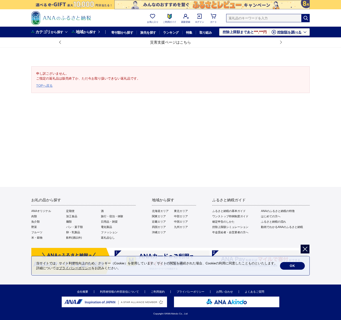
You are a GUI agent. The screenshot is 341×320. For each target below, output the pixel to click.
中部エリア (181, 216)
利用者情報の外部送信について (119, 291)
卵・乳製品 (73, 232)
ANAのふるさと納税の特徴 (278, 211)
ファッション (109, 232)
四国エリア (159, 227)
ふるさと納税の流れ (273, 221)
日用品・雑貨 (109, 221)
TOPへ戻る (44, 85)
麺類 (69, 221)
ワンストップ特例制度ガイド (230, 216)
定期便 (70, 211)
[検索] (305, 18)
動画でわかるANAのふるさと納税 (282, 227)
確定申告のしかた (223, 221)
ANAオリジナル (41, 211)
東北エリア (181, 211)
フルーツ (36, 232)
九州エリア (181, 227)
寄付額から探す (122, 32)
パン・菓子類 (74, 227)
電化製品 (106, 227)
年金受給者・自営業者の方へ (230, 232)
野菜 (34, 227)
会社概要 (82, 291)
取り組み (205, 32)
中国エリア (181, 221)
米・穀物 (36, 237)
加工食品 (71, 216)
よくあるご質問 (254, 291)
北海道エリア (160, 211)
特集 (189, 32)
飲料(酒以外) (74, 237)
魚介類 (35, 221)
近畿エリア (159, 221)
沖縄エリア (159, 232)
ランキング (171, 32)
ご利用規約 (158, 291)
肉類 (34, 216)
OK (292, 266)
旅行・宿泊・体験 (112, 216)
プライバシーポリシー (190, 291)
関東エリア (159, 216)
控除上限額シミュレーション (230, 227)
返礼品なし (108, 237)
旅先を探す (148, 32)
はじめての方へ (270, 216)
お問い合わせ (224, 291)
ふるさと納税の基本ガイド (229, 211)
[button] (60, 42)
